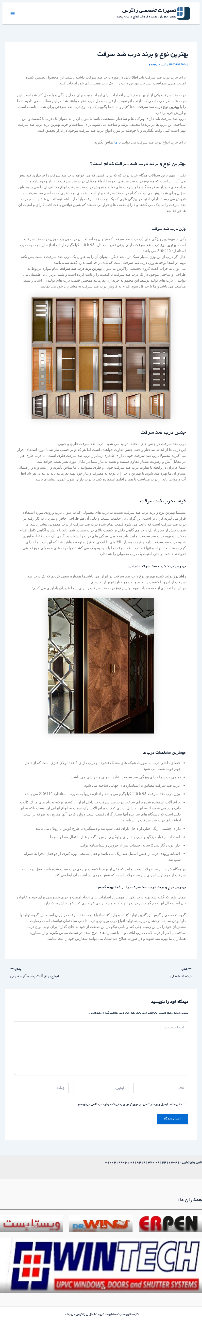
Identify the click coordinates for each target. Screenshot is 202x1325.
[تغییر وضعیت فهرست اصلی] (12, 13)
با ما (117, 142)
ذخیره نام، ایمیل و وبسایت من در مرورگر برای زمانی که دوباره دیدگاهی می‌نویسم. (129, 1104)
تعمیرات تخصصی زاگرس (149, 11)
